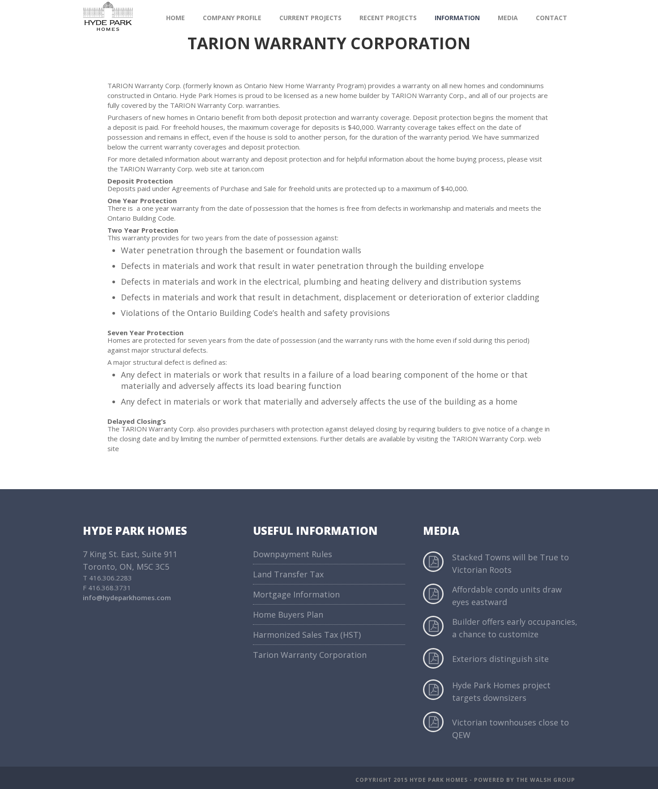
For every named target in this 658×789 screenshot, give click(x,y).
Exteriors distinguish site (500, 658)
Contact (551, 17)
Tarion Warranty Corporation (310, 654)
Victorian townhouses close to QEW (510, 728)
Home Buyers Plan (288, 614)
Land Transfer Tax (288, 574)
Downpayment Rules (292, 554)
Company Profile (232, 17)
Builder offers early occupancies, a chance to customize (514, 628)
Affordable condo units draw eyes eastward (507, 595)
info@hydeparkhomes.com (127, 597)
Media (508, 17)
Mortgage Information (296, 594)
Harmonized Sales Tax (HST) (307, 634)
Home (175, 17)
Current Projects (310, 17)
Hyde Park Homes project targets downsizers (501, 691)
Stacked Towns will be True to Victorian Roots (510, 563)
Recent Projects (388, 17)
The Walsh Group (545, 780)
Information (457, 17)
